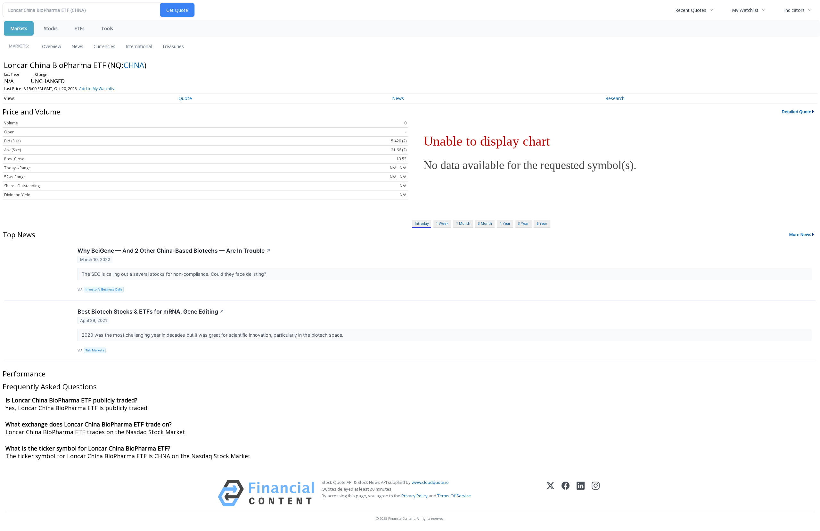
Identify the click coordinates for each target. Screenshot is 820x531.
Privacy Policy (414, 496)
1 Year (505, 223)
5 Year (542, 223)
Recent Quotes (690, 10)
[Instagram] (595, 493)
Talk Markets (95, 350)
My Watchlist (745, 10)
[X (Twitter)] (550, 493)
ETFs (79, 28)
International (139, 46)
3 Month (485, 223)
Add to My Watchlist (97, 88)
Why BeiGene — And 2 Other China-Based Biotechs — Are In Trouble (174, 250)
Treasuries (173, 46)
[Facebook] (565, 493)
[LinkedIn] (580, 493)
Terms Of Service (454, 496)
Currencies (104, 46)
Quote (185, 98)
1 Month (463, 223)
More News (800, 234)
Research (615, 98)
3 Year (523, 223)
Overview (51, 46)
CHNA (134, 65)
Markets (18, 28)
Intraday (422, 223)
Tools (107, 28)
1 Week (442, 223)
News (77, 46)
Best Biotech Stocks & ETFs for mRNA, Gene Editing (151, 311)
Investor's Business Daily (104, 289)
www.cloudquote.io (430, 482)
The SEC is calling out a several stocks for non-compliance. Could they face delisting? (174, 274)
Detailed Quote (796, 111)
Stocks (51, 28)
